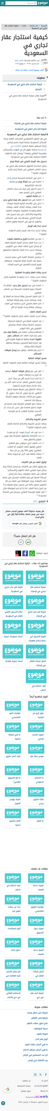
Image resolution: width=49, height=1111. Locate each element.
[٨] (37, 495)
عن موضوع (26, 1080)
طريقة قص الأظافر (39, 1018)
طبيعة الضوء (42, 1034)
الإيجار (27, 378)
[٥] (3, 315)
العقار (26, 277)
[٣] (40, 233)
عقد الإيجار (29, 432)
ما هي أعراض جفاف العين (36, 1044)
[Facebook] (46, 1075)
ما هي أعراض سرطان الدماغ (35, 1050)
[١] (24, 152)
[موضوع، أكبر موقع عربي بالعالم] (43, 4)
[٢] (32, 172)
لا (20, 542)
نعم (28, 542)
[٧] (27, 426)
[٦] (45, 365)
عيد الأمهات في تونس (38, 1060)
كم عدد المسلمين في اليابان (35, 1055)
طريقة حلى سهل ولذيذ (37, 1013)
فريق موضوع (26, 1091)
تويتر (18, 553)
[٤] (32, 280)
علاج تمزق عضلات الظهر (37, 1023)
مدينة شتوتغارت (41, 1029)
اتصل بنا (45, 1080)
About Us (44, 1091)
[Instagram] (35, 1075)
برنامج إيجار (12, 178)
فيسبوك (25, 553)
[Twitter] (40, 1075)
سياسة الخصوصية (24, 1086)
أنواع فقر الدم (42, 1039)
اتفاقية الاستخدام (41, 1086)
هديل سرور (19, 60)
